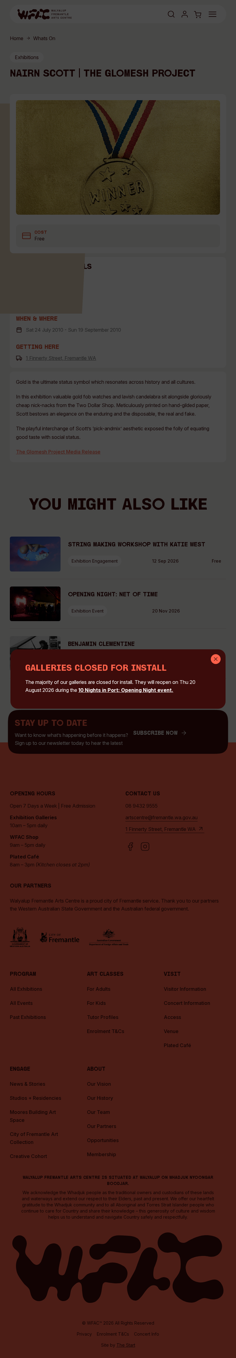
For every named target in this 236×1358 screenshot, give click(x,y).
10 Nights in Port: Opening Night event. (125, 690)
